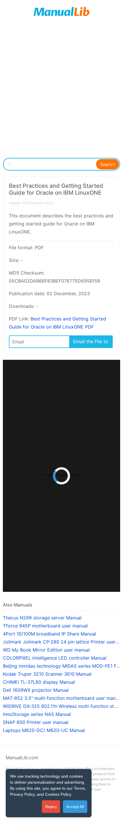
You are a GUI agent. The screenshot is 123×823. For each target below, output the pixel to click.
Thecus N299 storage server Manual (42, 618)
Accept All (75, 806)
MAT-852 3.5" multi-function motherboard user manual (62, 698)
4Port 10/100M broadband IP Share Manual (49, 634)
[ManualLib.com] (61, 11)
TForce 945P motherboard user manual (45, 626)
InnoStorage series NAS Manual (37, 714)
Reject (51, 806)
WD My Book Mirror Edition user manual (46, 650)
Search (107, 164)
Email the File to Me (90, 343)
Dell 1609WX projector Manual (36, 690)
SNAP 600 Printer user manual (35, 722)
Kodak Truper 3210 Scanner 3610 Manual (47, 674)
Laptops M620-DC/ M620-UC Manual (44, 730)
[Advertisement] (61, 90)
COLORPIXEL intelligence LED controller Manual (54, 658)
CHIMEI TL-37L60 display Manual (39, 682)
